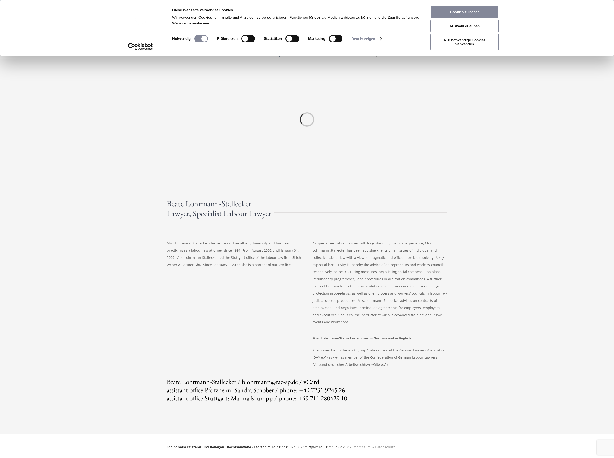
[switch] (248, 38)
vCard (311, 381)
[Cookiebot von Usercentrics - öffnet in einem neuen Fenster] (140, 46)
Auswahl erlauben (464, 26)
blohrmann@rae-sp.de (270, 381)
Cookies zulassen (464, 12)
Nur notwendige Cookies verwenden (464, 42)
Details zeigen (363, 39)
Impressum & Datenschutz (373, 447)
